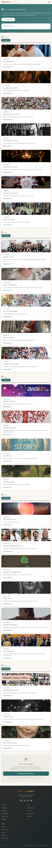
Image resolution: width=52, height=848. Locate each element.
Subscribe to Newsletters (26, 773)
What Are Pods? (31, 808)
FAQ (28, 819)
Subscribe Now (9, 19)
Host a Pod (29, 816)
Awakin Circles (5, 816)
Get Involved (5, 829)
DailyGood (4, 810)
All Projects (4, 808)
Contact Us (4, 835)
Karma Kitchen (5, 813)
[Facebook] (21, 800)
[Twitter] (24, 800)
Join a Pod (29, 810)
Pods (16, 2)
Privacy (3, 838)
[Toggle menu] (48, 2)
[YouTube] (31, 800)
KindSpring (4, 819)
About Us (4, 827)
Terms (6, 838)
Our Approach (30, 813)
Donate (3, 832)
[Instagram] (27, 800)
